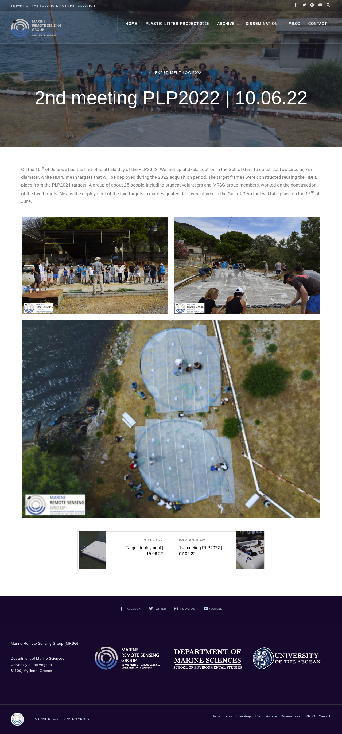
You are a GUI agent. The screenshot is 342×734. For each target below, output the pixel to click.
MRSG (294, 24)
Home (131, 24)
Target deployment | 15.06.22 (144, 547)
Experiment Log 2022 (178, 73)
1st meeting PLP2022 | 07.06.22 (200, 547)
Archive (226, 24)
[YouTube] (319, 5)
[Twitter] (303, 5)
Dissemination (262, 24)
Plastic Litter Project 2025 (177, 24)
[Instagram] (311, 5)
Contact (317, 24)
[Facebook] (295, 5)
